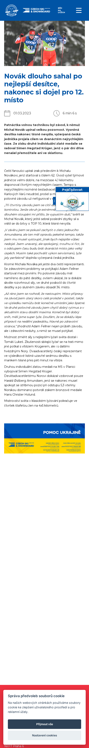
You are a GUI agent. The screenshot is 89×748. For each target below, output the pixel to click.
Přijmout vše (44, 724)
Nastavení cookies (44, 735)
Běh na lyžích (61, 10)
